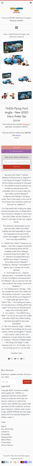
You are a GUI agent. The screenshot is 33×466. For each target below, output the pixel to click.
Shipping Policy (6, 437)
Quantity (16, 138)
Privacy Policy (6, 442)
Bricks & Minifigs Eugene (22, 456)
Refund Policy (6, 439)
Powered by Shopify (16, 458)
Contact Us (5, 431)
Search (3, 426)
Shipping (26, 124)
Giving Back (5, 434)
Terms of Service (7, 445)
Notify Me (16, 167)
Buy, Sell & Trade (7, 429)
